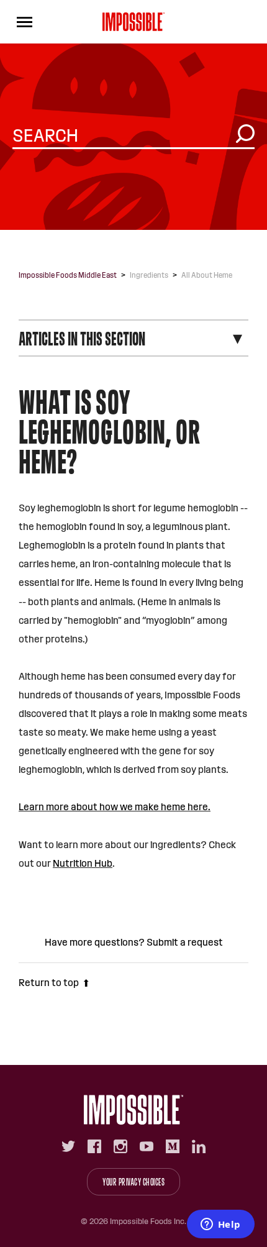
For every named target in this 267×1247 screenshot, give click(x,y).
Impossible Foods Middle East (68, 275)
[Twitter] (68, 1146)
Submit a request (185, 942)
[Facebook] (94, 1146)
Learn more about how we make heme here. (114, 806)
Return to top (49, 982)
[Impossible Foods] (133, 1110)
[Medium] (172, 1146)
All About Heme (206, 275)
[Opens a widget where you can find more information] (220, 1225)
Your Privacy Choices (133, 1182)
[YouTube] (146, 1146)
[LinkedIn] (199, 1146)
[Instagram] (120, 1146)
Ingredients (149, 275)
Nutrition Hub (82, 863)
